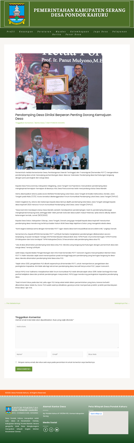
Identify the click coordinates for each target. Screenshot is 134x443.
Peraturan (44, 31)
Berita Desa (39, 123)
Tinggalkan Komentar (24, 123)
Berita (56, 34)
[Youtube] (57, 430)
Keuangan (26, 31)
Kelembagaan (79, 31)
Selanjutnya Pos (122, 303)
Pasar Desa (74, 34)
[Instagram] (51, 430)
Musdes (61, 31)
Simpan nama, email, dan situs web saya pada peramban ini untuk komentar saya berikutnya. (56, 362)
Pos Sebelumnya (12, 303)
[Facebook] (45, 430)
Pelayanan (119, 31)
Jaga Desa (101, 31)
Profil (11, 31)
